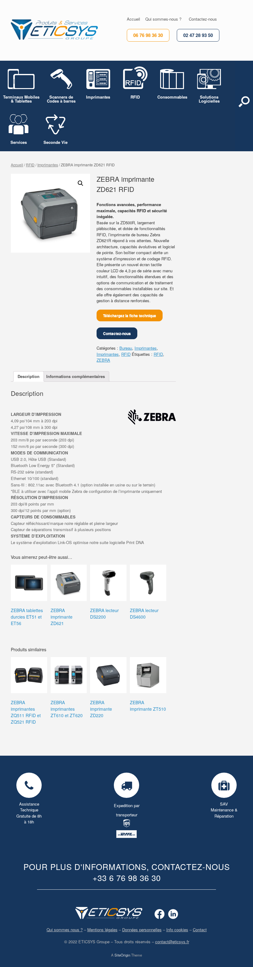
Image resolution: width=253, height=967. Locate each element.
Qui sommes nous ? (65, 929)
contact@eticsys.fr (172, 942)
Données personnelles (142, 929)
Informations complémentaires (75, 376)
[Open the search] (244, 106)
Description (28, 376)
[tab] (28, 376)
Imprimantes (47, 164)
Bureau (125, 348)
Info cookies (177, 929)
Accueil (17, 164)
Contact (200, 929)
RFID (30, 164)
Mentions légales (102, 929)
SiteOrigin (122, 955)
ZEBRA (103, 360)
